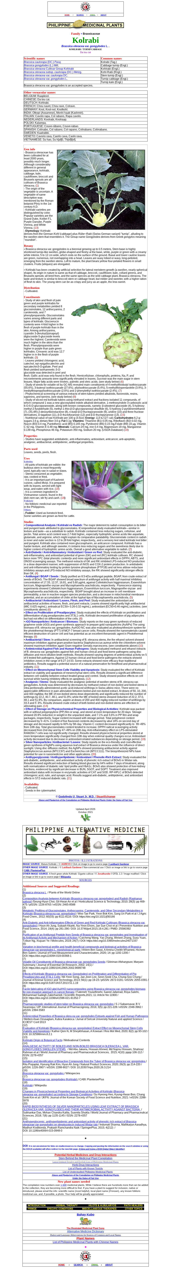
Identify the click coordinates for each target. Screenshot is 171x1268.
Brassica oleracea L (34, 892)
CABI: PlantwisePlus (34, 870)
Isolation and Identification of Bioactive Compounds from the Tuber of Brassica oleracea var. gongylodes (84, 1061)
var (46, 1073)
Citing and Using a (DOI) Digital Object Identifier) (102, 1149)
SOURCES (85, 880)
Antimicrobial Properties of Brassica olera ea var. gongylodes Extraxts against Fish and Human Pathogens (85, 1016)
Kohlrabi (28, 1085)
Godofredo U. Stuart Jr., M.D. (76, 796)
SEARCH (80, 15)
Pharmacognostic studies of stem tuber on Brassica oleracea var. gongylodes (68, 1004)
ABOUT (103, 15)
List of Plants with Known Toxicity (85, 1168)
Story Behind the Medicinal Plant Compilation (85, 1158)
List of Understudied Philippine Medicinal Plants (68, 1171)
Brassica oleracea (34, 1073)
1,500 (64, 1185)
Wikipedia (66, 877)
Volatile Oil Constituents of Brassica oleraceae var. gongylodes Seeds (64, 961)
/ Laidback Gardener (118, 864)
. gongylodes (56, 1073)
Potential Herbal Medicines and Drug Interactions (86, 1154)
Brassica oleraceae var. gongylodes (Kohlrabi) (50, 1079)
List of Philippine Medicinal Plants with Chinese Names (85, 1242)
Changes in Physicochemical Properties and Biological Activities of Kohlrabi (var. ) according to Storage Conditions (73, 1093)
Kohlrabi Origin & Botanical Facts (42, 1040)
